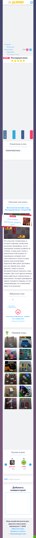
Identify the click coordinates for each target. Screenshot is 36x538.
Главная (7, 45)
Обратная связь (18, 529)
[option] (12, 464)
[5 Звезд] (23, 60)
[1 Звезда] (12, 60)
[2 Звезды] (15, 60)
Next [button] (30, 464)
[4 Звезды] (20, 60)
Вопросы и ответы (18, 531)
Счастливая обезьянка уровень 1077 (12, 222)
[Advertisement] (18, 24)
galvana (12, 467)
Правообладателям (18, 534)
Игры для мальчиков (9, 48)
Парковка (10, 52)
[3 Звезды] (18, 60)
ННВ (24, 467)
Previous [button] (6, 464)
